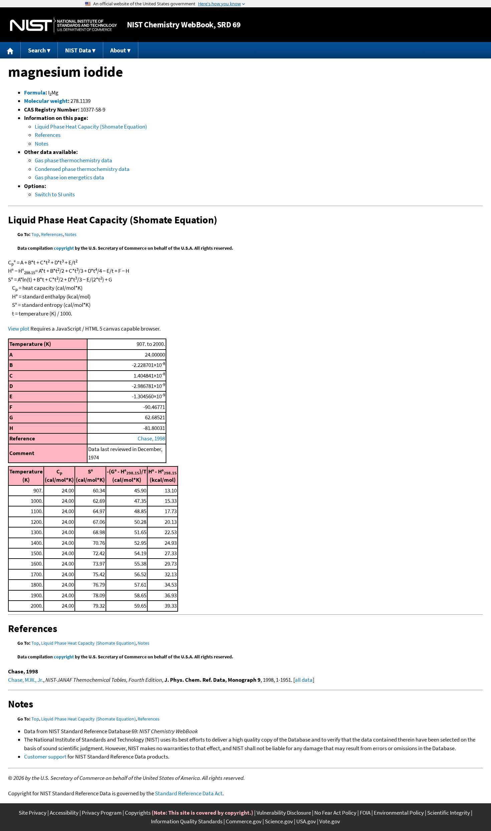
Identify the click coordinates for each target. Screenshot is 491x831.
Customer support (45, 756)
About (118, 50)
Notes (41, 143)
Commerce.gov (244, 821)
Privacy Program (102, 812)
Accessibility (64, 812)
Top (35, 234)
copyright (64, 248)
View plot (18, 328)
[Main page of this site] (10, 50)
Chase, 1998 (151, 438)
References (47, 135)
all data (304, 679)
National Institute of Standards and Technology (63, 24)
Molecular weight (46, 101)
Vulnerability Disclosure (284, 812)
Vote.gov (329, 821)
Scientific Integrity (448, 812)
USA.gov (306, 821)
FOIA (365, 812)
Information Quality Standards (186, 821)
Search (37, 50)
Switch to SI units (55, 194)
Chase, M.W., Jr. (25, 679)
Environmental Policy (399, 812)
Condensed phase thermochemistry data (82, 169)
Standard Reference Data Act (188, 793)
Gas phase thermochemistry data (73, 160)
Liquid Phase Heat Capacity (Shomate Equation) (91, 126)
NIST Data (78, 50)
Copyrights (138, 812)
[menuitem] (10, 50)
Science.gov (279, 821)
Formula (34, 92)
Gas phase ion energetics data (69, 177)
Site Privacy (32, 812)
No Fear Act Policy (335, 812)
